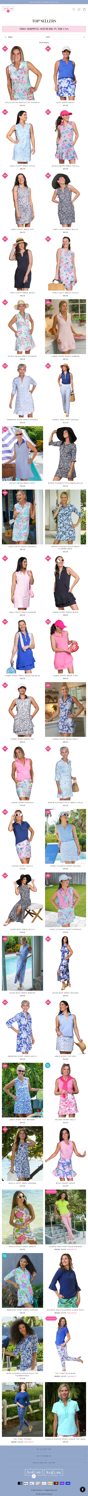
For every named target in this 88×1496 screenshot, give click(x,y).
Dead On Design (46, 1494)
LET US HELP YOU (44, 1449)
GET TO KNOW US (44, 1456)
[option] (44, 2)
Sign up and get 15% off (44, 1463)
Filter (10, 37)
